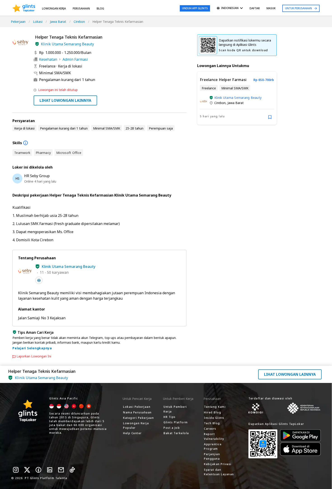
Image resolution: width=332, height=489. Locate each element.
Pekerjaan (18, 21)
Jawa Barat (58, 21)
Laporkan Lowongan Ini (33, 356)
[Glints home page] (23, 8)
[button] (37, 44)
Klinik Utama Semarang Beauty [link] (238, 97)
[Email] (60, 469)
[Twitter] (27, 469)
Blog (100, 8)
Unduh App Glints (195, 8)
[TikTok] (72, 469)
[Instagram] (15, 469)
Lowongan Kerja (54, 8)
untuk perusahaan (298, 8)
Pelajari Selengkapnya (32, 348)
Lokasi (37, 21)
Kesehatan (48, 59)
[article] (237, 98)
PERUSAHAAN (81, 8)
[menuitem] (230, 8)
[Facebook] (38, 469)
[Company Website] (38, 280)
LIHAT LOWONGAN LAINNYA (65, 100)
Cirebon (79, 21)
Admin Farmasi (75, 59)
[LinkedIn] (49, 469)
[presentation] (23, 8)
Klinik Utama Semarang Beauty (67, 44)
